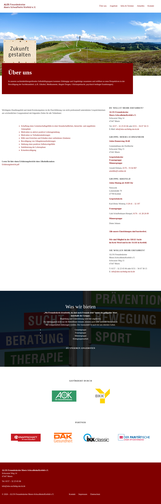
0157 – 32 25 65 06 (120, 126)
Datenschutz (95, 494)
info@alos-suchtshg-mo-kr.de (127, 129)
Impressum (82, 494)
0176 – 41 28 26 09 (141, 213)
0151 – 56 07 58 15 (140, 126)
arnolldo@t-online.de (117, 171)
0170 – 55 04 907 (130, 168)
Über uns (103, 6)
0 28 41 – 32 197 (133, 204)
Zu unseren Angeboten (80, 348)
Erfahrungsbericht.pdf (10, 164)
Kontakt (151, 6)
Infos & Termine (127, 6)
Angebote (113, 6)
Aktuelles (140, 6)
